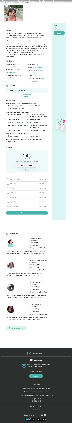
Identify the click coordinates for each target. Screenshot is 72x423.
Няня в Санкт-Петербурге (36, 406)
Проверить (27, 96)
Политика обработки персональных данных (36, 388)
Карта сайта (36, 410)
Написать (36, 376)
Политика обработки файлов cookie (36, 392)
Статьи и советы (36, 381)
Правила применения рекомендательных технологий (36, 395)
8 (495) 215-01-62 (36, 399)
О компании (36, 384)
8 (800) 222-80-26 (36, 401)
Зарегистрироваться (27, 165)
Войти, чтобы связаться (27, 213)
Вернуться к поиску (18, 328)
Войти (27, 170)
